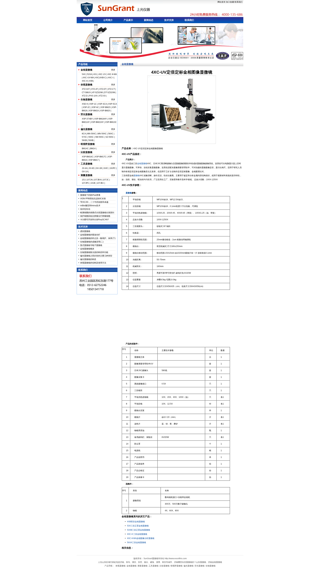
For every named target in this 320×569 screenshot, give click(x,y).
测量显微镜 (86, 175)
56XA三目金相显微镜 (136, 542)
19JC (105, 168)
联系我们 (238, 2)
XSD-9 (85, 104)
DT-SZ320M (109, 92)
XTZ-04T (86, 89)
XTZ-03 (102, 96)
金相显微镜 (86, 69)
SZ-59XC (110, 137)
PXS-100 (93, 96)
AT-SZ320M (97, 92)
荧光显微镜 (86, 114)
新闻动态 (148, 20)
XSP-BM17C (100, 157)
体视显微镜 (86, 84)
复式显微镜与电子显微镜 (91, 245)
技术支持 (169, 20)
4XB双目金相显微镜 (136, 521)
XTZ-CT (111, 89)
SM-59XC (99, 137)
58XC (111, 133)
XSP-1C (93, 104)
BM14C (85, 148)
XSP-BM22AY (97, 122)
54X (84, 74)
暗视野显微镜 (88, 144)
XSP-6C (95, 107)
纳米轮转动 (85, 209)
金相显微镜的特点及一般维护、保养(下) (98, 238)
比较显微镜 (86, 152)
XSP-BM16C (87, 157)
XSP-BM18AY (100, 119)
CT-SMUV (86, 92)
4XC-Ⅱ (85, 81)
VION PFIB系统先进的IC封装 (93, 198)
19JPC (113, 168)
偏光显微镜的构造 (88, 259)
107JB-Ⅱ (97, 180)
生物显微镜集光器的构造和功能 (94, 252)
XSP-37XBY (87, 119)
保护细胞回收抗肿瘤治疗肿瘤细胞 (95, 216)
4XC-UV (102, 74)
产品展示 (128, 20)
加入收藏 (230, 2)
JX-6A (84, 168)
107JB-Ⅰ (100, 183)
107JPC (85, 183)
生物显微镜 (86, 99)
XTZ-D (85, 96)
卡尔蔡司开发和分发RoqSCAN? (94, 219)
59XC (91, 137)
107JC (106, 180)
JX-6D (91, 168)
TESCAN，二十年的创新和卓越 (94, 202)
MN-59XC (92, 133)
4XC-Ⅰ (111, 77)
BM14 (93, 148)
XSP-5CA (112, 104)
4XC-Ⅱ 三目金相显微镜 (137, 534)
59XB (90, 140)
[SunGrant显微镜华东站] (120, 8)
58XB (84, 140)
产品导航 (83, 64)
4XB (91, 81)
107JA (89, 180)
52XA (89, 74)
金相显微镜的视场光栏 (90, 235)
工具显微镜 (86, 163)
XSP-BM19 (94, 110)
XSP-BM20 (105, 110)
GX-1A (85, 171)
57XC (85, 137)
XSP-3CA (102, 104)
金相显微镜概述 (87, 249)
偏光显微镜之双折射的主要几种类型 (96, 256)
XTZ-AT (94, 89)
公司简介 (108, 20)
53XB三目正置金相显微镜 (138, 530)
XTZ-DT (102, 89)
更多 (113, 70)
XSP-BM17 (94, 160)
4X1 (95, 74)
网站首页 (222, 2)
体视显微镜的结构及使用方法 (93, 263)
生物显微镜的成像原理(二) (92, 242)
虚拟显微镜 (85, 231)
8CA (84, 133)
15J (84, 180)
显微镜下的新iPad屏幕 (90, 195)
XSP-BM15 (105, 107)
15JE (93, 183)
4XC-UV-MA (88, 77)
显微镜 (137, 175)
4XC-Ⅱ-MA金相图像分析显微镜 (140, 538)
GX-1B (99, 168)
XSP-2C (86, 107)
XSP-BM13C (111, 122)
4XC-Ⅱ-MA (112, 74)
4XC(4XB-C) (100, 77)
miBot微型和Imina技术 (90, 205)
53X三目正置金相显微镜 (138, 526)
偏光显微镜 (86, 129)
